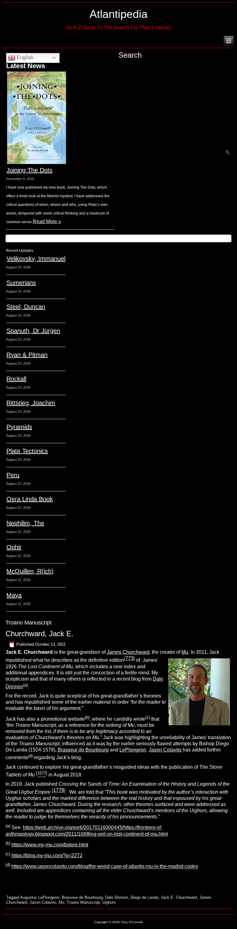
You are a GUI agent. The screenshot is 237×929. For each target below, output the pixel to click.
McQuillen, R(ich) (30, 571)
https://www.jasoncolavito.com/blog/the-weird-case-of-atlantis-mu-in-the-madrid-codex (104, 866)
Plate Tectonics (27, 451)
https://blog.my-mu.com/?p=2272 (46, 855)
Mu (184, 652)
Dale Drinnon (116, 897)
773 (129, 658)
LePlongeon (132, 749)
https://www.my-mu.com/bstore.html (49, 844)
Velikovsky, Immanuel (35, 258)
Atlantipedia (118, 14)
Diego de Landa (144, 897)
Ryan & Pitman (27, 354)
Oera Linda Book (29, 499)
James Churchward (128, 652)
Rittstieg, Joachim (30, 402)
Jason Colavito (166, 749)
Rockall (16, 378)
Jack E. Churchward (179, 897)
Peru (12, 475)
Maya (14, 595)
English (24, 57)
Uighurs (109, 902)
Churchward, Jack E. (39, 633)
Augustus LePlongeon (39, 897)
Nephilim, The (25, 523)
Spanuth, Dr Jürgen (33, 330)
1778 (58, 790)
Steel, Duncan (25, 306)
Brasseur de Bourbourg (83, 749)
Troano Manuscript (83, 902)
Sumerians (21, 282)
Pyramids (19, 427)
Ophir (14, 547)
